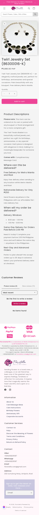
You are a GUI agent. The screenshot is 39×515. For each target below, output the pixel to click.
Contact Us (11, 428)
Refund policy (17, 507)
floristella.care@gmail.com (26, 354)
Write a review (19, 303)
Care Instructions (13, 408)
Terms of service (20, 510)
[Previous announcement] (4, 2)
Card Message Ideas (14, 405)
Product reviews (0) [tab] (10, 286)
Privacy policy (28, 507)
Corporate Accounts (14, 416)
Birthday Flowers (13, 410)
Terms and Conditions (15, 436)
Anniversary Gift (13, 413)
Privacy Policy (12, 439)
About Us (10, 402)
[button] (4, 8)
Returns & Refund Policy (16, 442)
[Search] (35, 14)
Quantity (5, 89)
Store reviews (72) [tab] (28, 286)
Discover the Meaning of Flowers (19, 433)
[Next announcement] (35, 2)
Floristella (18, 504)
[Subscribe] (31, 492)
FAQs (8, 430)
